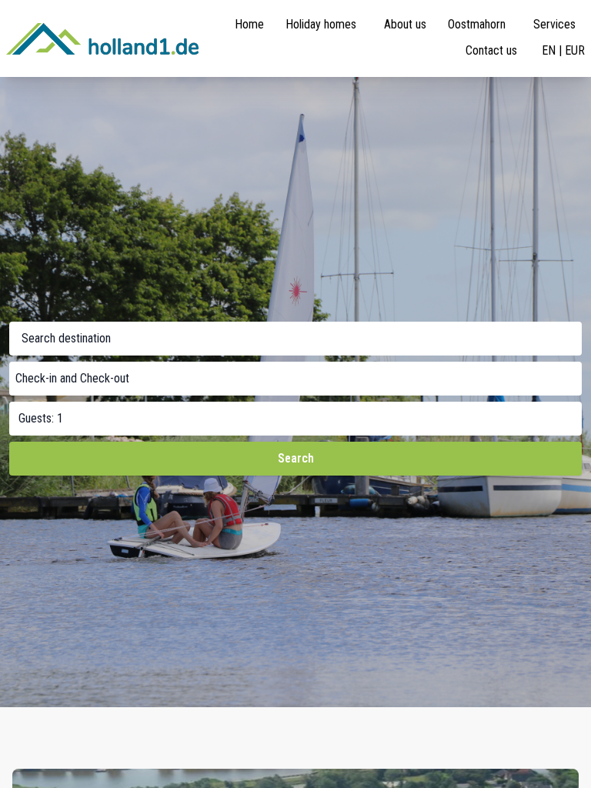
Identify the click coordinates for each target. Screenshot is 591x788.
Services (554, 24)
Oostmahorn (477, 24)
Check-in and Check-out (72, 378)
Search (296, 458)
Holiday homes (320, 24)
